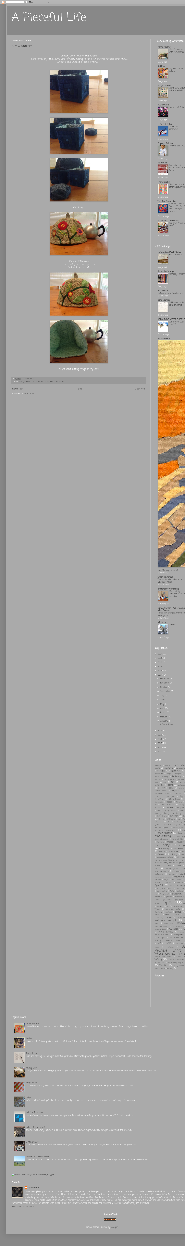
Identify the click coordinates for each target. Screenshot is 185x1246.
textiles (181, 932)
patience (180, 891)
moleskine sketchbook (163, 877)
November (165, 683)
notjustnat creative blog (168, 220)
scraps (178, 912)
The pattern (31, 1053)
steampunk (168, 923)
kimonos (160, 854)
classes (169, 802)
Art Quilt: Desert (176, 254)
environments (164, 338)
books (170, 785)
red (168, 906)
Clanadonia (159, 802)
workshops (159, 962)
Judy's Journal (164, 85)
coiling (181, 805)
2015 (160, 735)
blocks (157, 782)
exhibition (174, 816)
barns (157, 776)
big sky (181, 779)
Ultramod (179, 943)
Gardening (178, 822)
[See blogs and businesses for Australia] (110, 1220)
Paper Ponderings (166, 271)
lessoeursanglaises (165, 857)
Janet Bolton (178, 848)
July (162, 695)
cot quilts (180, 808)
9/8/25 (172, 624)
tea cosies (60, 381)
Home (79, 388)
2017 (160, 675)
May (162, 704)
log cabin (167, 865)
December (165, 678)
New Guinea (176, 880)
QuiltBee (161, 66)
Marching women (162, 871)
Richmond (158, 912)
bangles (178, 774)
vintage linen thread (163, 957)
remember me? (33, 1023)
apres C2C (175, 771)
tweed (177, 940)
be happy (176, 776)
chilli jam (170, 796)
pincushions (177, 894)
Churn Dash (174, 799)
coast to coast (167, 804)
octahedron (179, 882)
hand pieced (171, 830)
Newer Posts (18, 388)
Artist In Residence (34, 1112)
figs (178, 819)
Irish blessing (164, 848)
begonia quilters (170, 779)
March (163, 712)
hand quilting (31, 381)
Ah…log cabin (31, 1068)
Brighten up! (32, 1082)
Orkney (171, 888)
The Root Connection (167, 201)
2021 (160, 658)
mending (172, 874)
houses (170, 842)
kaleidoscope (173, 851)
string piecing (177, 926)
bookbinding (159, 785)
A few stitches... (23, 46)
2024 (160, 653)
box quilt (161, 788)
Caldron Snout (160, 791)
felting (161, 819)
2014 (160, 739)
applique (22, 381)
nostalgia (167, 882)
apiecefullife (168, 768)
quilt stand (179, 899)
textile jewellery (166, 932)
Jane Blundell (164, 300)
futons (168, 822)
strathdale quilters (162, 926)
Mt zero (158, 880)
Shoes (177, 915)
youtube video (160, 968)
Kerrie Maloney (164, 47)
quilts (169, 903)
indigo (52, 381)
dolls (158, 810)
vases (157, 947)
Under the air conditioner (174, 128)
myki (166, 880)
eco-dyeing (177, 813)
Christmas (159, 799)
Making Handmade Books (169, 252)
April (162, 708)
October (164, 687)
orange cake (161, 888)
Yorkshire (163, 965)
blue (164, 782)
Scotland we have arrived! (37, 1156)
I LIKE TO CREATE (166, 124)
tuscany (158, 940)
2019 (160, 666)
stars (157, 923)
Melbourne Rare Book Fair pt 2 (170, 293)
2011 (160, 751)
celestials (177, 793)
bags (169, 773)
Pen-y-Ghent (164, 894)
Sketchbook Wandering (168, 589)
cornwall (169, 807)
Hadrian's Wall (179, 827)
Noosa (157, 882)
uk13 (159, 943)
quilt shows (167, 899)
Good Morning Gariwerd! (168, 570)
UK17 (169, 943)
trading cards (178, 934)
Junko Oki (162, 851)
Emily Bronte (162, 816)
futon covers (159, 822)
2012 (160, 747)
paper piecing (162, 891)
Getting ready (32, 1142)
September (165, 691)
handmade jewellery (162, 839)
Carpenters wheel (162, 793)
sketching (158, 917)
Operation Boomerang (177, 885)
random (160, 906)
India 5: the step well (35, 1127)
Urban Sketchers (165, 577)
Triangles (161, 937)
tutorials (168, 940)
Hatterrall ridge (177, 839)
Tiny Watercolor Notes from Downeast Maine (170, 580)
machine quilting (171, 868)
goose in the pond (172, 824)
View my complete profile (23, 1206)
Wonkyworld (163, 104)
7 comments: (28, 378)
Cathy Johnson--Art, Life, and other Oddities (171, 609)
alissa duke (163, 290)
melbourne (159, 874)
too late (29, 1038)
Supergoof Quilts (165, 143)
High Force (160, 842)
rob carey (162, 622)
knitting (173, 854)
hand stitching (43, 381)
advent (167, 765)
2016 (160, 730)
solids (169, 917)
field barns (171, 819)
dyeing (166, 813)
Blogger (114, 1227)
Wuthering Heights (175, 962)
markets (175, 871)
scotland (168, 912)
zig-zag (170, 968)
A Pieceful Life (49, 18)
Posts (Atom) (29, 393)
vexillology (170, 947)
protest (169, 897)
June (163, 699)
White (158, 960)
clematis (179, 802)
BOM (173, 782)
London (179, 865)
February (164, 716)
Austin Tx (159, 773)
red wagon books (173, 909)
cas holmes (163, 162)
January (164, 721)
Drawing (158, 813)
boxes (171, 788)
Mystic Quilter (164, 182)
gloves (157, 824)
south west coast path (166, 920)
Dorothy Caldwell (169, 810)
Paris (172, 891)
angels (157, 768)
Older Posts (140, 388)
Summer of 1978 (176, 107)
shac (167, 914)
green (166, 827)
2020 (160, 662)
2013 (160, 743)
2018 (160, 670)
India (156, 845)
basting (165, 776)
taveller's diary (160, 929)
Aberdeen (158, 765)
